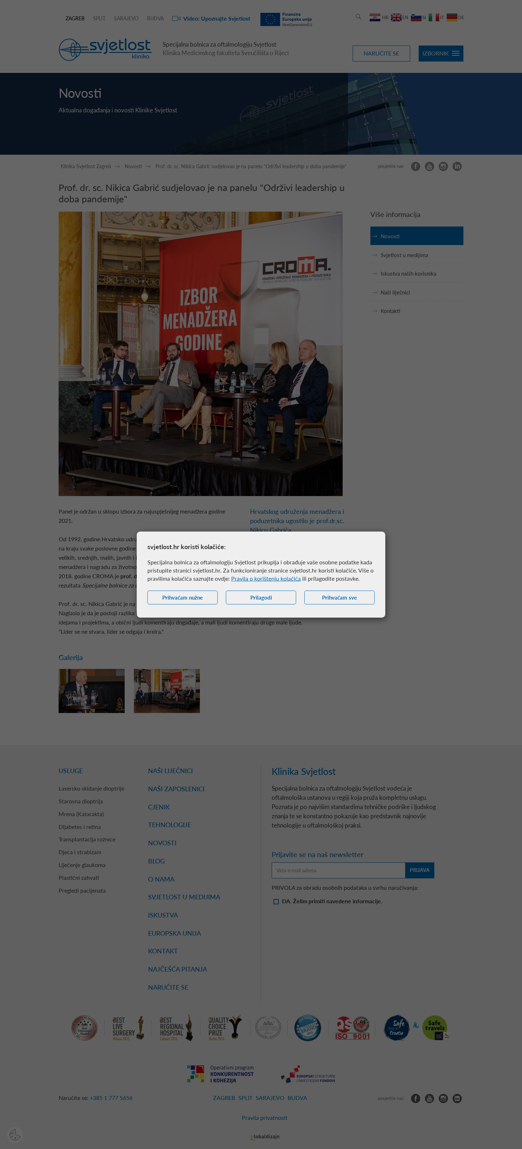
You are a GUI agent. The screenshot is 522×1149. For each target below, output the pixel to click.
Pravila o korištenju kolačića (266, 578)
